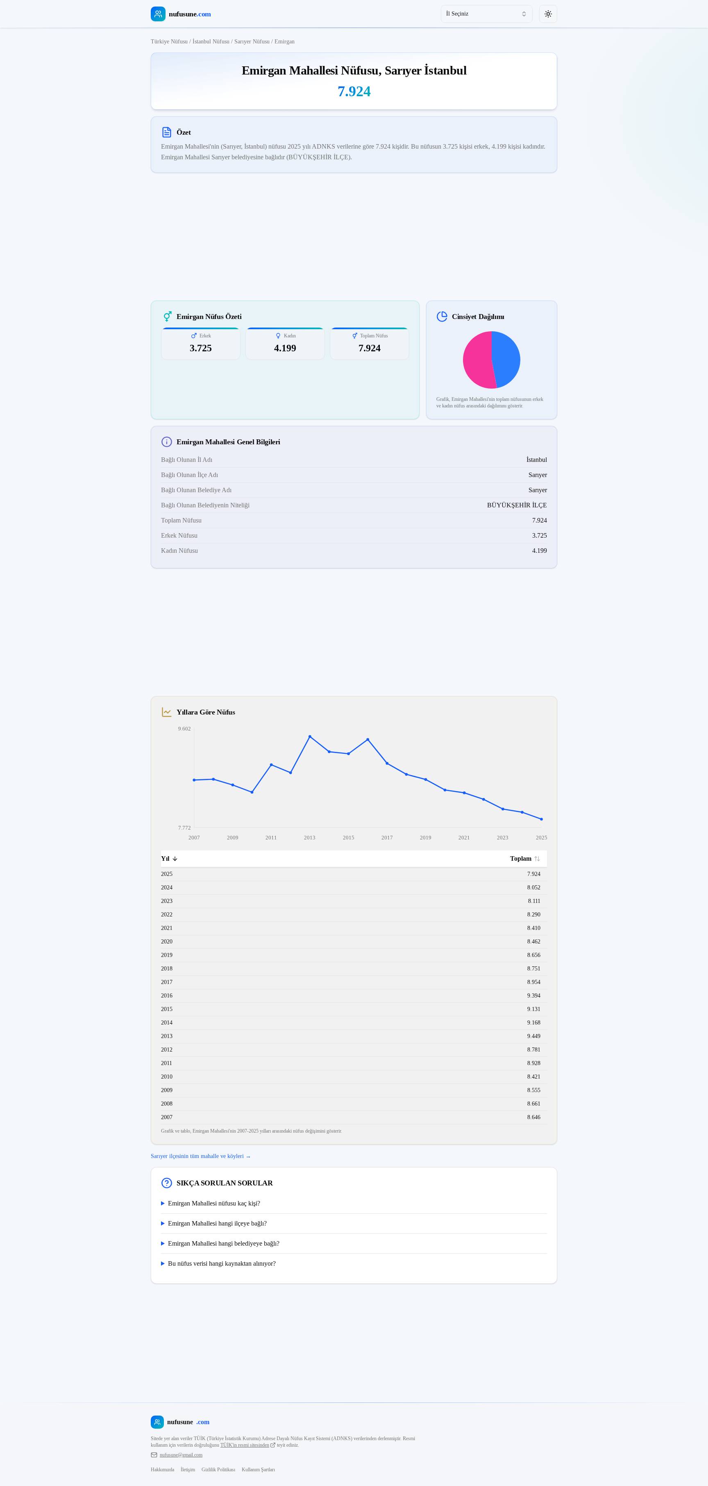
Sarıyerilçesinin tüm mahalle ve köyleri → (201, 1156)
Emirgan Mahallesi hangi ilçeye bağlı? (217, 1223)
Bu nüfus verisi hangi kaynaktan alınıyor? (222, 1263)
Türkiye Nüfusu (169, 41)
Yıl (165, 858)
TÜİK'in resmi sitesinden (244, 1445)
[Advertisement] (354, 236)
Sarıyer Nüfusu (252, 41)
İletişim (188, 1469)
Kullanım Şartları (258, 1469)
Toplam (520, 858)
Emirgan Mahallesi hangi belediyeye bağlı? (223, 1243)
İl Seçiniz (457, 14)
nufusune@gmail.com (181, 1455)
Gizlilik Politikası (218, 1469)
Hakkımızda (162, 1469)
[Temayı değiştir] (548, 14)
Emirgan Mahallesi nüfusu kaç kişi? (214, 1203)
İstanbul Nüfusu (211, 41)
